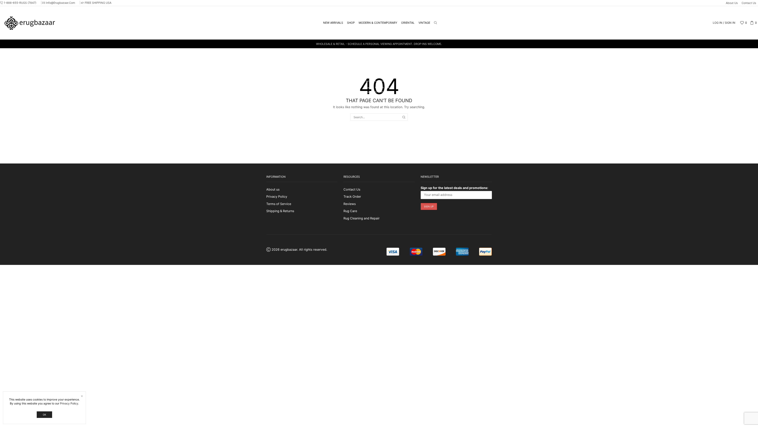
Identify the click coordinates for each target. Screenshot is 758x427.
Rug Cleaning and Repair (361, 218)
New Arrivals (333, 22)
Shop (351, 22)
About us (732, 3)
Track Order (352, 196)
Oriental (408, 22)
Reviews (349, 204)
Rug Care (350, 211)
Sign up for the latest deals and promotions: (454, 188)
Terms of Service (278, 204)
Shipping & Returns (280, 211)
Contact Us (749, 3)
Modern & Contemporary (378, 22)
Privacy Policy (276, 196)
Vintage (424, 22)
